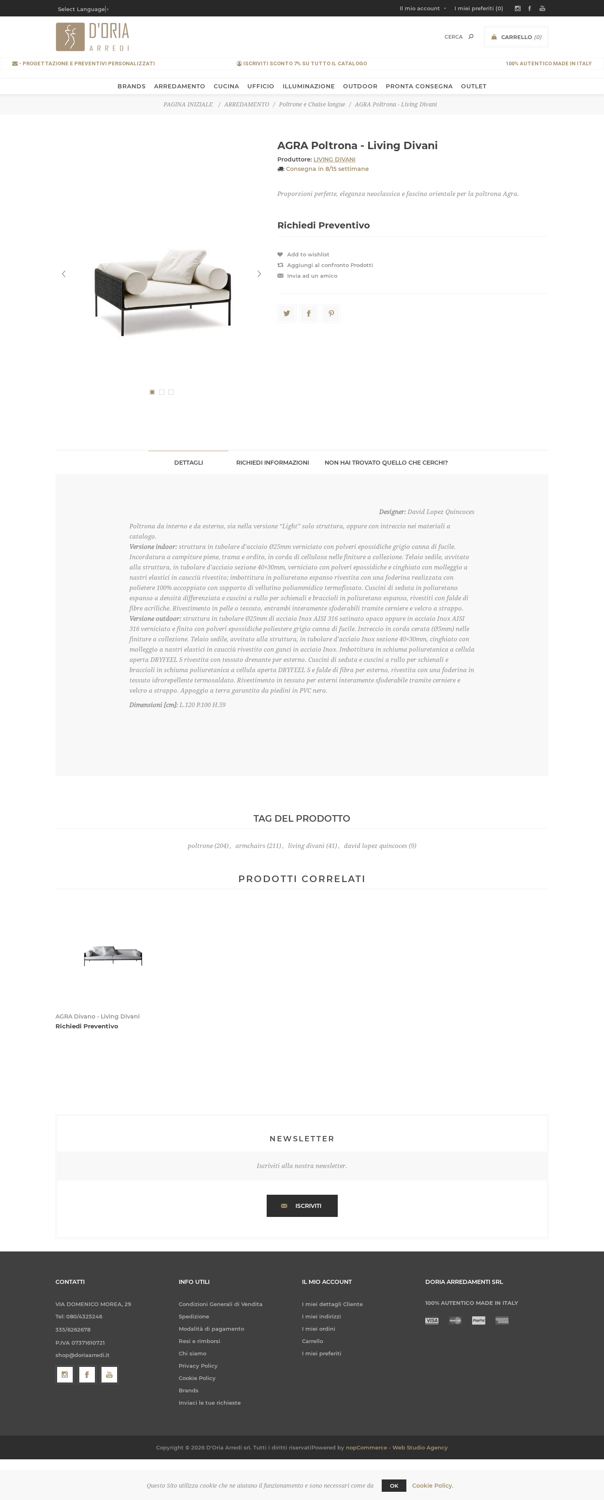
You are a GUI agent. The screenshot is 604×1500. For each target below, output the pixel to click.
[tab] (188, 462)
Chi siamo (192, 1353)
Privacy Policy (198, 1365)
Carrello (312, 1341)
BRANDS (132, 86)
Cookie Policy (197, 1378)
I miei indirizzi (321, 1316)
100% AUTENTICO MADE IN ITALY (549, 63)
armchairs (250, 846)
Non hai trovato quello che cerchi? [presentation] (386, 462)
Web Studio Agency (420, 1447)
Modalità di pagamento (211, 1328)
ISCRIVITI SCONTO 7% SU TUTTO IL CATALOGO (304, 63)
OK (394, 1485)
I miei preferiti (321, 1353)
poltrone (200, 846)
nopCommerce (366, 1447)
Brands (188, 1390)
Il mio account (420, 8)
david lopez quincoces (375, 846)
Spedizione (194, 1316)
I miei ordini (318, 1328)
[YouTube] (109, 1374)
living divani (306, 846)
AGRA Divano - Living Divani (97, 1016)
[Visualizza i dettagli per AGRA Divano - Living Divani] (113, 956)
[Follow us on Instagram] (65, 1374)
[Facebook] (87, 1374)
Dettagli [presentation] (188, 462)
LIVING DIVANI (334, 159)
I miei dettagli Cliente (332, 1304)
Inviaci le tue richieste (210, 1402)
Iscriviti (308, 1206)
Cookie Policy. (432, 1485)
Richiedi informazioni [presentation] (272, 462)
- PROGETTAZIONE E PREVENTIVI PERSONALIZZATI (86, 63)
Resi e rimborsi (199, 1341)
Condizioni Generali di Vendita (221, 1304)
